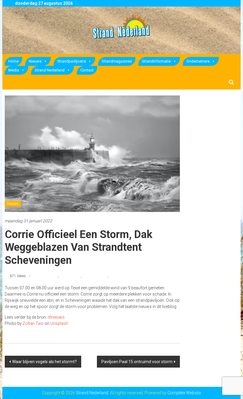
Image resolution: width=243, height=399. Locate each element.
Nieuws (35, 61)
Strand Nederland (50, 70)
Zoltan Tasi (33, 323)
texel (113, 276)
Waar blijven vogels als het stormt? (44, 361)
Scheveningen (70, 276)
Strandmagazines (117, 61)
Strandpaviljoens (71, 61)
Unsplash (59, 323)
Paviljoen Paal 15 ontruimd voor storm (136, 361)
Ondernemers (198, 61)
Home (13, 61)
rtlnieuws (56, 317)
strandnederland (95, 276)
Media (13, 70)
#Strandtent (48, 276)
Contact (87, 70)
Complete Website (184, 392)
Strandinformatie (156, 61)
